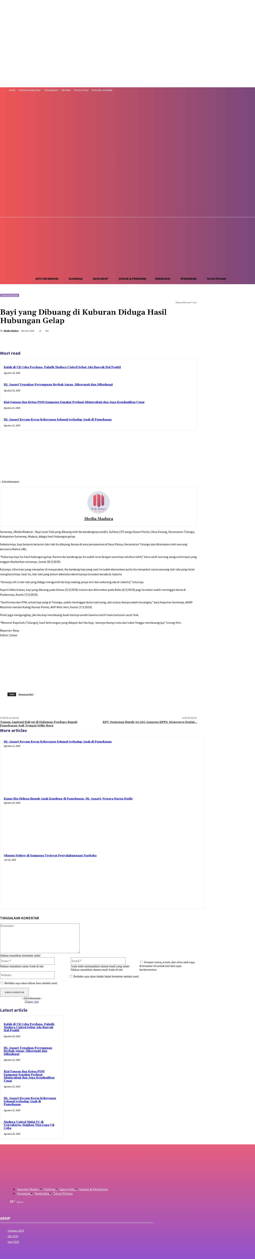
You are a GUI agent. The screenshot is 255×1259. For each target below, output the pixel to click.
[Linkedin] (164, 340)
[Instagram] (100, 151)
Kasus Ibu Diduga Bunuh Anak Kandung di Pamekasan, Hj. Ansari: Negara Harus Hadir (68, 799)
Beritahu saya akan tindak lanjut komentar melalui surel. (106, 976)
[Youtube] (114, 151)
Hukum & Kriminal (9, 295)
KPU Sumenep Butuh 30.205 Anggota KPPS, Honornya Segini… (150, 722)
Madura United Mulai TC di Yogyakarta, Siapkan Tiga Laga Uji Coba (29, 1125)
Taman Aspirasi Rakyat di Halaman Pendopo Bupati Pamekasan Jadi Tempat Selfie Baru (38, 723)
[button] (113, 159)
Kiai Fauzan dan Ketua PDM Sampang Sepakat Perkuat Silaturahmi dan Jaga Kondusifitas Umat (74, 402)
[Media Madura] (98, 502)
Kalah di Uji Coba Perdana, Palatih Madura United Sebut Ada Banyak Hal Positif (62, 367)
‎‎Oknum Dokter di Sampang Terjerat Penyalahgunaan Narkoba (50, 855)
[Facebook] (94, 151)
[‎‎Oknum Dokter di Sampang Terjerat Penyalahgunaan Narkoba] (175, 879)
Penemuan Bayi (25, 694)
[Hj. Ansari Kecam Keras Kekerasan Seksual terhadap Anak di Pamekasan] (175, 765)
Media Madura (11, 330)
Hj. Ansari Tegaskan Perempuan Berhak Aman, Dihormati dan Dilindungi (58, 384)
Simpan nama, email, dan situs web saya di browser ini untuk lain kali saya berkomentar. (167, 965)
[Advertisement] (127, 245)
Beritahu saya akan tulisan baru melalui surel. (31, 983)
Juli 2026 (12, 1236)
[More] (190, 341)
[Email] (177, 340)
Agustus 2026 (15, 1230)
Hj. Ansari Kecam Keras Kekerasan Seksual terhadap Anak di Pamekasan (58, 419)
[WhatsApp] (150, 340)
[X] (107, 151)
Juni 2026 (13, 1241)
